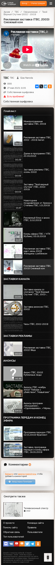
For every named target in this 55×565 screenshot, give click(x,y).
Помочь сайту (10, 527)
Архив (7, 12)
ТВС (17, 12)
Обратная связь (11, 532)
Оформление (31, 12)
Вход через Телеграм (22, 482)
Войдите (9, 474)
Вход (24, 3)
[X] (41, 86)
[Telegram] (45, 86)
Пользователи (35, 532)
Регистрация (38, 3)
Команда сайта (36, 523)
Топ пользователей (13, 536)
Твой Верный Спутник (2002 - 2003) (25, 13)
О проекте (9, 523)
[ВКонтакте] (37, 86)
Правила (32, 527)
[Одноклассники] (50, 86)
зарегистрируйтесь (27, 474)
